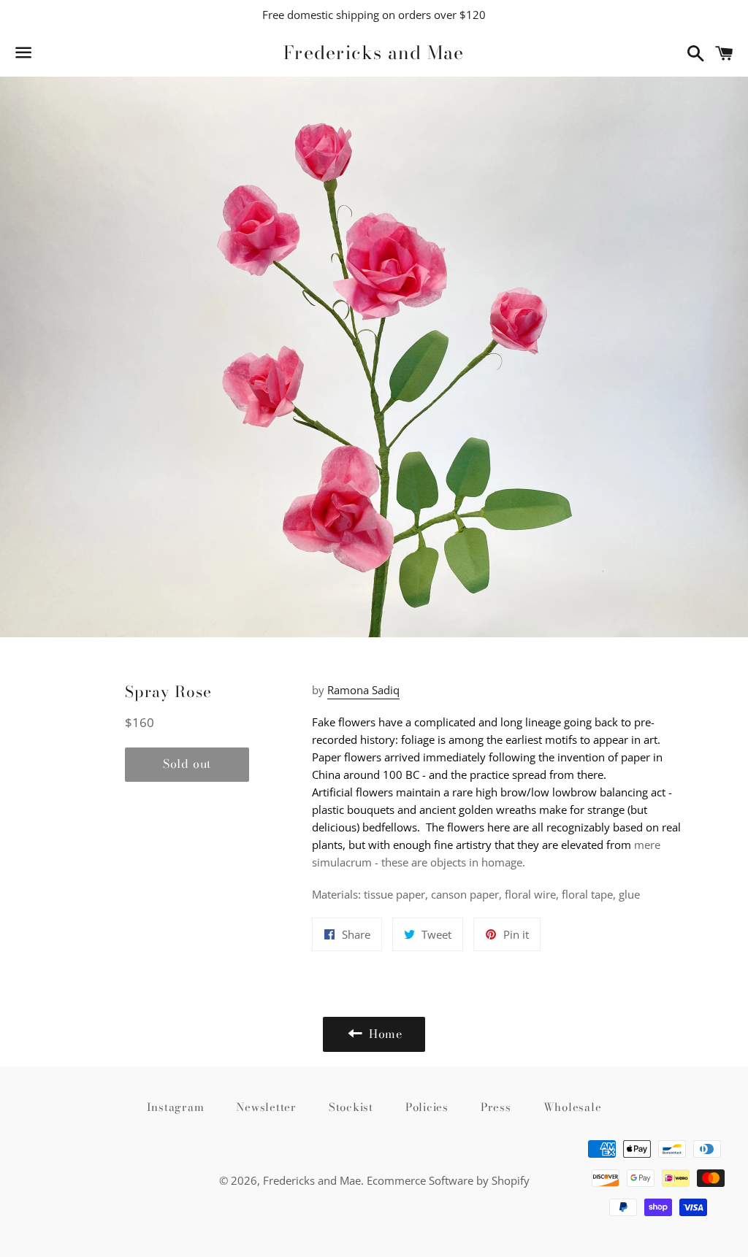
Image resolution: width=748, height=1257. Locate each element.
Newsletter (266, 1107)
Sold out (187, 763)
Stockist (351, 1107)
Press (496, 1107)
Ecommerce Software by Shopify (448, 1180)
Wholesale (572, 1107)
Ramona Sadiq (363, 690)
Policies (427, 1107)
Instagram (176, 1107)
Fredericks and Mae (374, 53)
